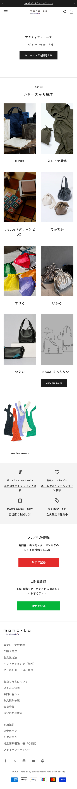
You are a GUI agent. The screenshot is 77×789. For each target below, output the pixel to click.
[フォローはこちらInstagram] (24, 761)
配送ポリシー (12, 737)
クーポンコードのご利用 (18, 670)
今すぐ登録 (38, 562)
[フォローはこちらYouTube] (33, 761)
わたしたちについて (16, 681)
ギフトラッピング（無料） (20, 664)
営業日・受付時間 (14, 645)
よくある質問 (12, 688)
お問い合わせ (12, 694)
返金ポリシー (12, 731)
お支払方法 (10, 657)
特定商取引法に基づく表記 (20, 743)
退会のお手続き (13, 713)
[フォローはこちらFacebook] (5, 761)
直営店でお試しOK (20, 514)
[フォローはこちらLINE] (42, 761)
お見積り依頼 (12, 700)
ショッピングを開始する (38, 55)
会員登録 (9, 706)
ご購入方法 (10, 651)
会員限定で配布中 (57, 514)
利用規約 (9, 724)
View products (54, 383)
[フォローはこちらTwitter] (14, 761)
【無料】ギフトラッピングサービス (38, 3)
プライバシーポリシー (17, 750)
